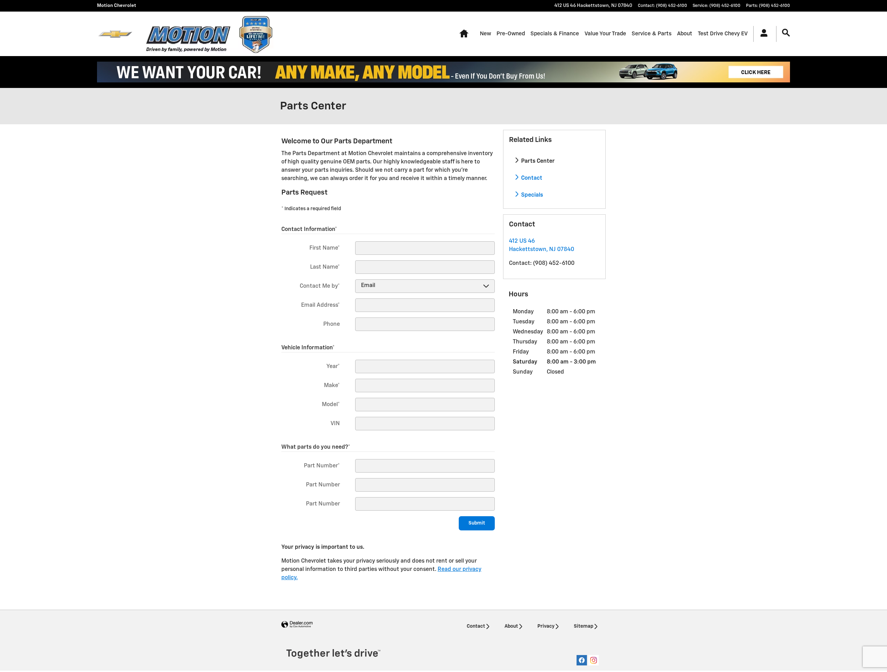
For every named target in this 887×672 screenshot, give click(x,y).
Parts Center (537, 161)
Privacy (545, 626)
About (684, 33)
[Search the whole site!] (786, 33)
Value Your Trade (605, 33)
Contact (531, 178)
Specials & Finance (554, 33)
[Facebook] (582, 660)
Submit (476, 523)
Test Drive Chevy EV (723, 33)
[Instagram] (593, 660)
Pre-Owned (511, 33)
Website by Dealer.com (297, 624)
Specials (531, 195)
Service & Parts (651, 33)
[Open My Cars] (762, 34)
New (485, 33)
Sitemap (583, 626)
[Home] (115, 33)
